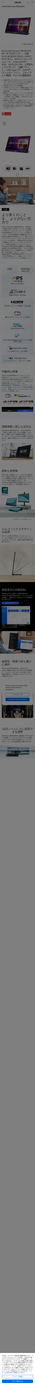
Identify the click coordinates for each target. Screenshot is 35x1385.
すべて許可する (17, 1381)
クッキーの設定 (17, 1377)
